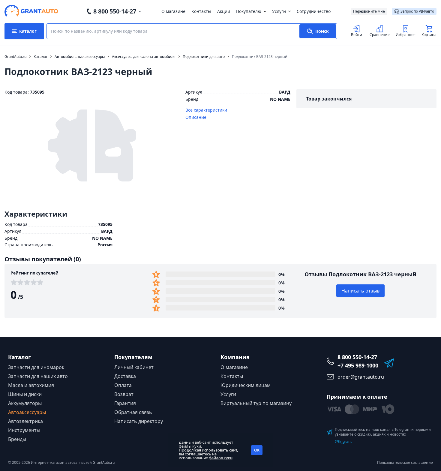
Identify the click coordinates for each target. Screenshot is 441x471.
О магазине (173, 11)
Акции (223, 11)
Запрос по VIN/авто (417, 11)
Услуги (279, 11)
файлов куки (220, 457)
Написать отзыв (360, 290)
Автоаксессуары (27, 412)
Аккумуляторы (25, 403)
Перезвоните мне (369, 11)
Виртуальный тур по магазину (256, 403)
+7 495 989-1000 (358, 365)
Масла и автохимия (31, 385)
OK (257, 450)
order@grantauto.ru (361, 377)
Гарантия (125, 403)
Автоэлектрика (25, 421)
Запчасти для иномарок (36, 367)
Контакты (201, 11)
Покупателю (248, 11)
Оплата (123, 385)
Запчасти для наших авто (38, 376)
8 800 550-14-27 (114, 11)
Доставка (125, 376)
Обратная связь (133, 412)
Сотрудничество (314, 11)
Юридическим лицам (245, 385)
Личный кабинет (134, 367)
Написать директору (138, 421)
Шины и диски (25, 394)
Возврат (124, 394)
